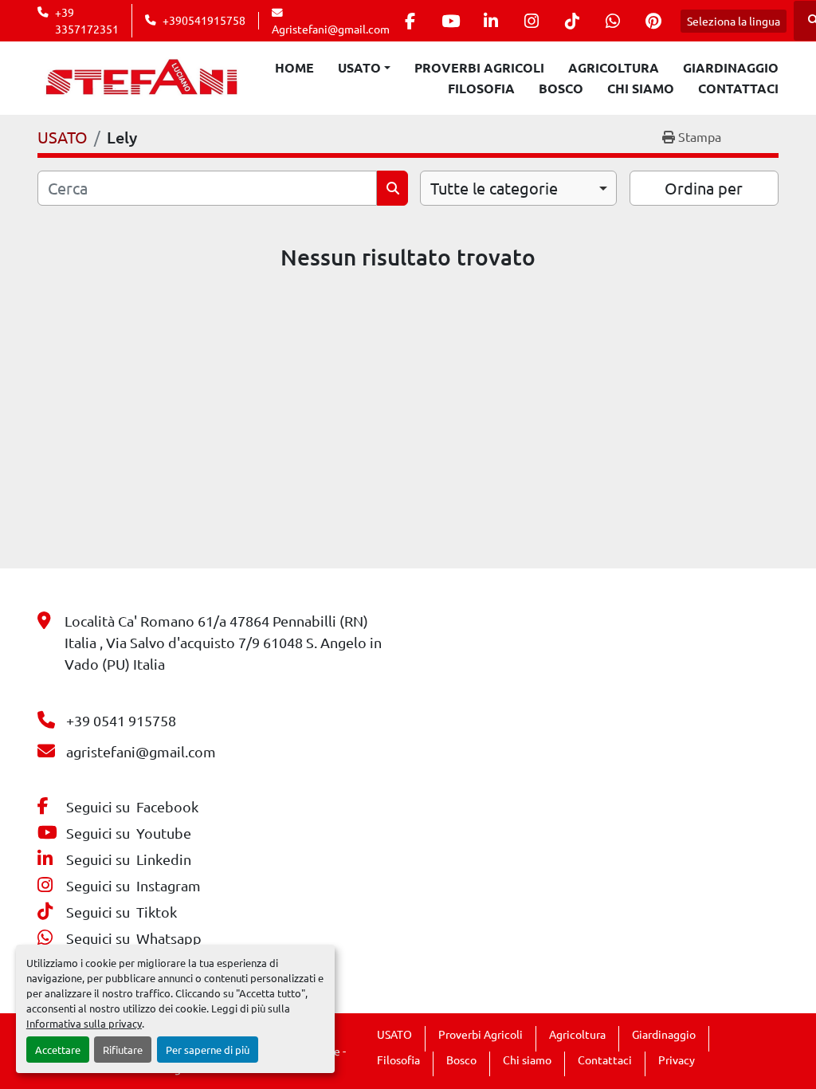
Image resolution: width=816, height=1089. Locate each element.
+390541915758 (204, 20)
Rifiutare (123, 1049)
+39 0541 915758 (121, 720)
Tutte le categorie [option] (494, 188)
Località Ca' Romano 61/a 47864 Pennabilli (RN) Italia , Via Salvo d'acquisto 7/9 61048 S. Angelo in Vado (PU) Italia (223, 642)
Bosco (561, 88)
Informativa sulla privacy (84, 1023)
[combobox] (518, 188)
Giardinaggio (731, 67)
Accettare (57, 1049)
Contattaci (738, 88)
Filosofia (481, 88)
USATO (359, 67)
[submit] (392, 188)
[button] (364, 67)
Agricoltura (613, 67)
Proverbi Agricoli (479, 67)
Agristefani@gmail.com (331, 29)
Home (294, 67)
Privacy (676, 1059)
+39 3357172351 (87, 20)
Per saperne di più (207, 1049)
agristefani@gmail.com (141, 751)
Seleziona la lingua (733, 21)
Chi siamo (640, 88)
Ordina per (704, 188)
